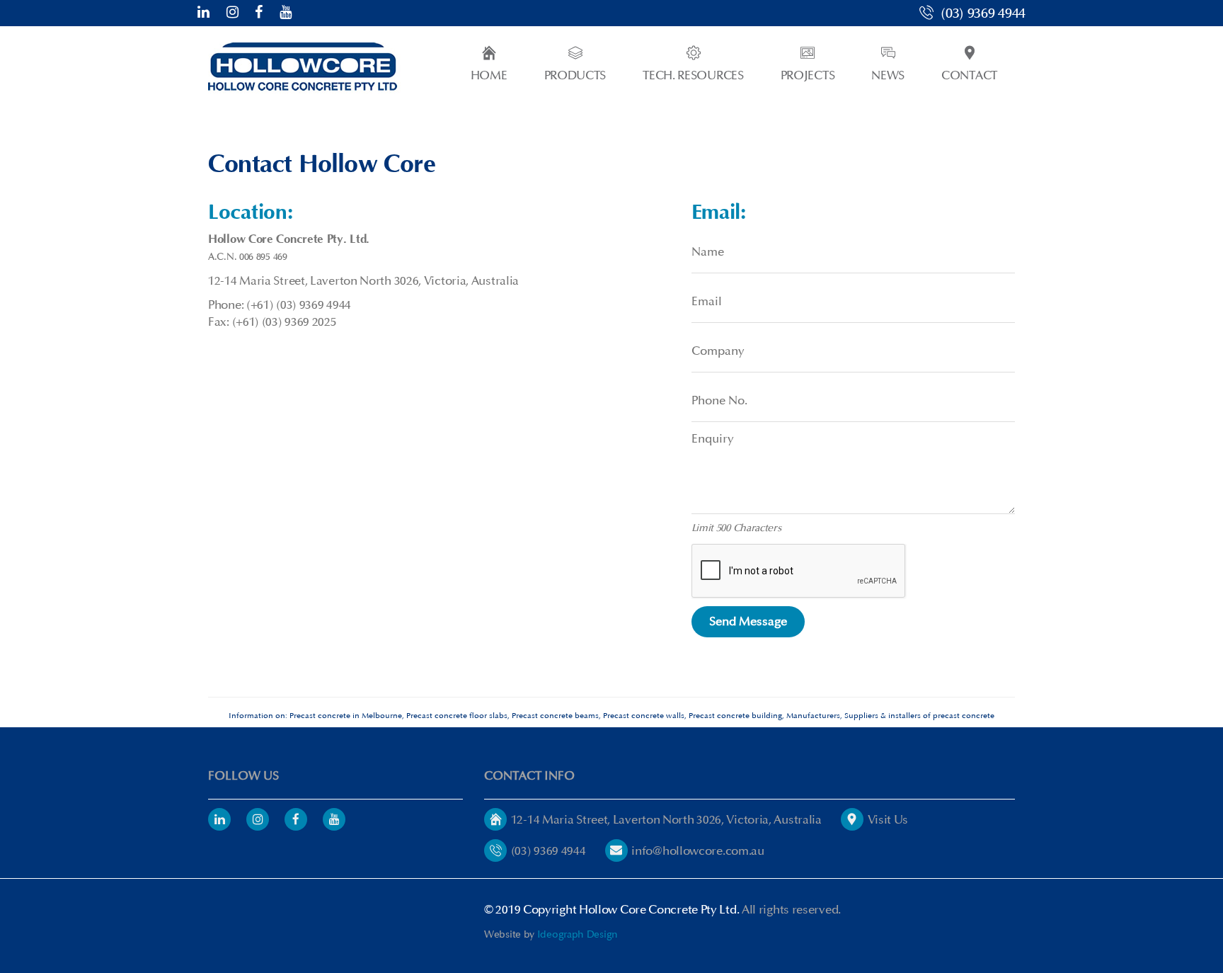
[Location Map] (495, 819)
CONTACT (969, 75)
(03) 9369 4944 (981, 13)
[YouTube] (286, 12)
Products (575, 75)
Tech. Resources (693, 75)
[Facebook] (259, 12)
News (888, 75)
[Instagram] (232, 12)
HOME (489, 75)
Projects (808, 75)
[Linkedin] (219, 819)
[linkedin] (203, 12)
